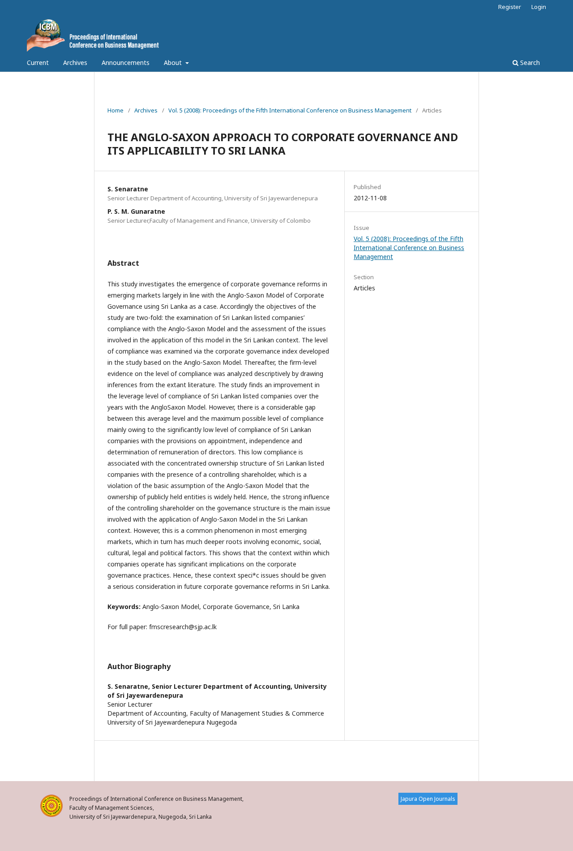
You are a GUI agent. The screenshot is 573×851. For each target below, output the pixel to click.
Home (115, 110)
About (174, 62)
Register (509, 7)
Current (38, 62)
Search (529, 62)
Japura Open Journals (428, 799)
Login (538, 7)
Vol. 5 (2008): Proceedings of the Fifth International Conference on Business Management (289, 110)
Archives (75, 62)
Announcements (126, 62)
